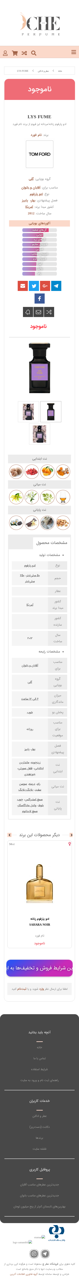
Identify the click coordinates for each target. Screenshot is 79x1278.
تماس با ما (39, 1058)
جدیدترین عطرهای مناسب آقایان (39, 1184)
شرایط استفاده (39, 1069)
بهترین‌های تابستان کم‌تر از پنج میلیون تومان (39, 1206)
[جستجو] (33, 53)
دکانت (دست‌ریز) (39, 1127)
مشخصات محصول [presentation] (51, 543)
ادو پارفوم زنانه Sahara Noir (39, 922)
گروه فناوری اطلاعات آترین (23, 1274)
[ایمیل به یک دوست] (38, 312)
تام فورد (36, 135)
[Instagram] (34, 1254)
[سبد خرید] (15, 53)
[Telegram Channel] (45, 1254)
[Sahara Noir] (40, 883)
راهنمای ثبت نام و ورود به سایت (39, 1080)
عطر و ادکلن (39, 1116)
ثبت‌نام (22, 989)
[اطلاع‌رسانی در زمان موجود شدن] (28, 312)
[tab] (51, 543)
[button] (23, 286)
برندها (39, 1138)
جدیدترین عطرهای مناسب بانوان (39, 1195)
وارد (41, 989)
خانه (39, 1047)
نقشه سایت (40, 1149)
